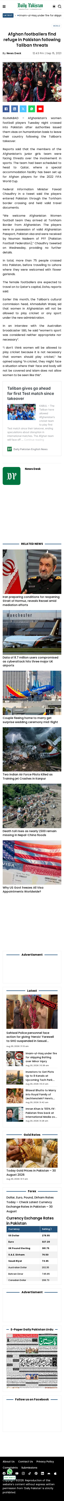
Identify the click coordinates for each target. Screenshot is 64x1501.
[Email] (40, 108)
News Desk (14, 53)
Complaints (10, 1467)
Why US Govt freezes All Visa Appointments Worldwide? (23, 890)
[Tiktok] (29, 1473)
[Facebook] (6, 108)
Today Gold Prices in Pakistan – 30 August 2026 (31, 1173)
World (56, 26)
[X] (23, 108)
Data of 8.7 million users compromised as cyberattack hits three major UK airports (30, 661)
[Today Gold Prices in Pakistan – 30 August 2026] (32, 1153)
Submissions (29, 1467)
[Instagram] (23, 1473)
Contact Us (25, 1461)
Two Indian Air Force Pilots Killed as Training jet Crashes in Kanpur (28, 776)
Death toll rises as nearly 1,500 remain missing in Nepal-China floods (30, 833)
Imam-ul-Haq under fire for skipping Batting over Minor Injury (41, 1057)
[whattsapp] (10, 1471)
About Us (9, 1461)
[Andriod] (48, 1473)
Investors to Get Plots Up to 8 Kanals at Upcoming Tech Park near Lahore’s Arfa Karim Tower (40, 1080)
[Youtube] (16, 1473)
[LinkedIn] (14, 108)
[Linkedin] (42, 1473)
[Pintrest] (36, 1473)
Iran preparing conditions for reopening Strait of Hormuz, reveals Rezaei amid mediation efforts (31, 601)
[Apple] (55, 1473)
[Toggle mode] (54, 6)
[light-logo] (31, 6)
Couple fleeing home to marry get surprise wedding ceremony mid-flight (30, 720)
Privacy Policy (45, 1461)
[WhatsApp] (31, 108)
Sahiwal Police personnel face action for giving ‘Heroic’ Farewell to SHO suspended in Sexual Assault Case (30, 1039)
